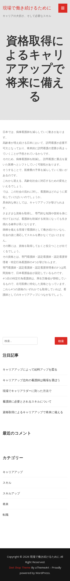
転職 (5, 515)
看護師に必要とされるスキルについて (27, 401)
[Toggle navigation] (62, 8)
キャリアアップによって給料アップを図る (30, 369)
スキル (7, 483)
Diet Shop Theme (20, 567)
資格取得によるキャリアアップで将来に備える (33, 412)
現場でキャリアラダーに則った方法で (27, 391)
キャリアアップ (13, 472)
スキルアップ (11, 493)
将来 (5, 504)
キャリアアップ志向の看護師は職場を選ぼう (31, 380)
